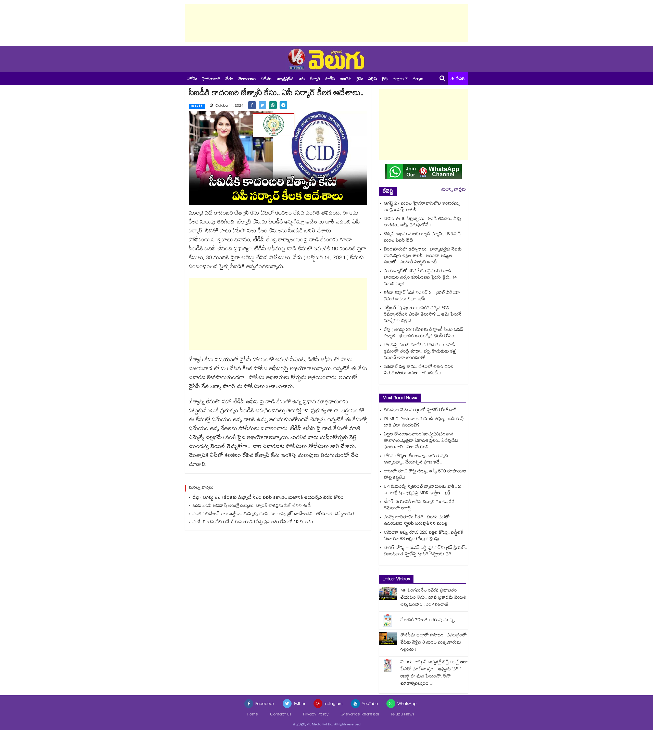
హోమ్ (192, 79)
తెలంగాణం (247, 79)
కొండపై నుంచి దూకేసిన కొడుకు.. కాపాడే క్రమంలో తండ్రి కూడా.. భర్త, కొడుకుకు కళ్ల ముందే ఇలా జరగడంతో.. (420, 352)
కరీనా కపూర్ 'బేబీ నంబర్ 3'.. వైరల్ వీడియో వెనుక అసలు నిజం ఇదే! (422, 296)
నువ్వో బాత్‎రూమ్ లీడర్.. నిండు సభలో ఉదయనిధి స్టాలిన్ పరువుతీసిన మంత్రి (417, 521)
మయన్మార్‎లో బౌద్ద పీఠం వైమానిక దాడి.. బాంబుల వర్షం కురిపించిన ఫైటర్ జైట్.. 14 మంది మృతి (420, 278)
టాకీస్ (330, 79)
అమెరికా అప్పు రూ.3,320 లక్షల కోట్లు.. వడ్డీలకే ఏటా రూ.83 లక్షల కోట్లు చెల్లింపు (423, 536)
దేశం (229, 79)
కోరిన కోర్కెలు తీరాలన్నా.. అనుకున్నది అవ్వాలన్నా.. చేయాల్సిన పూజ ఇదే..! (416, 460)
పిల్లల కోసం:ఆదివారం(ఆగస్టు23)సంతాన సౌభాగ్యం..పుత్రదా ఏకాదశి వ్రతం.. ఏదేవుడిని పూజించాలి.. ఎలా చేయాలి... (421, 441)
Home (252, 715)
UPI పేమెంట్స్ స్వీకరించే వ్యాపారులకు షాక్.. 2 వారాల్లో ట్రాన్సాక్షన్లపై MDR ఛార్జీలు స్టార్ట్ (422, 490)
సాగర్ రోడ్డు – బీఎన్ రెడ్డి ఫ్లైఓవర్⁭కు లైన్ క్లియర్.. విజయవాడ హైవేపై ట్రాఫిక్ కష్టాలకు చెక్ (425, 551)
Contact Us (280, 715)
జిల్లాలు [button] (398, 79)
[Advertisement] (326, 23)
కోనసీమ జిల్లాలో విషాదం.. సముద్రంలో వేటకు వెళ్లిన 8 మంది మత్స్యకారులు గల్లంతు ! (433, 643)
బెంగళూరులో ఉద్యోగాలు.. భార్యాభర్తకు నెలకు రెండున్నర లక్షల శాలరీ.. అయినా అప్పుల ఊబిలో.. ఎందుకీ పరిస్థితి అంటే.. (423, 256)
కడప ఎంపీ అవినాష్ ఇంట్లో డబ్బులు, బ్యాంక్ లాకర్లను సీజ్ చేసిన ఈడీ (252, 506)
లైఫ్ (385, 79)
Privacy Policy (316, 715)
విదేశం (266, 79)
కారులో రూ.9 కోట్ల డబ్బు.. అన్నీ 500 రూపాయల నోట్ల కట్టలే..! (425, 475)
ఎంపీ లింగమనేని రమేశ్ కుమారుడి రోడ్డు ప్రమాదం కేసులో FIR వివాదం (253, 522)
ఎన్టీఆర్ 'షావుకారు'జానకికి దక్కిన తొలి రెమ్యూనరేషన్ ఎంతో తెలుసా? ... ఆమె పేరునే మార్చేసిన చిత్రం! (422, 315)
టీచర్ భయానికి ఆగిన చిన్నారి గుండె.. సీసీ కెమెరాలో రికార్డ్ (420, 505)
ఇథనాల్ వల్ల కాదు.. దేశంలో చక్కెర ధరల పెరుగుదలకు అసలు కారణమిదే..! (419, 370)
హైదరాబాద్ (211, 79)
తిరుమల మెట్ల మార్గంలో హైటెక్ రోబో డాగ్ (420, 410)
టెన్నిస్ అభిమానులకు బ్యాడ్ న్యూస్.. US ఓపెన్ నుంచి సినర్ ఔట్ (422, 238)
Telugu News (402, 715)
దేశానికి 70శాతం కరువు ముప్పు (427, 620)
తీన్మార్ (315, 79)
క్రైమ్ (360, 79)
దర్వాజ (418, 79)
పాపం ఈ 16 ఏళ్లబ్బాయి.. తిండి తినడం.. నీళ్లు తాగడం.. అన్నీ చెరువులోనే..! (422, 222)
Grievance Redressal (360, 715)
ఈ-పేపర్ (457, 79)
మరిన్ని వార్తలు (453, 190)
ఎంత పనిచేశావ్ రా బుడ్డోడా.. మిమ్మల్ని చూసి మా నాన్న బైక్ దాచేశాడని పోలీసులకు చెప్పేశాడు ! (273, 514)
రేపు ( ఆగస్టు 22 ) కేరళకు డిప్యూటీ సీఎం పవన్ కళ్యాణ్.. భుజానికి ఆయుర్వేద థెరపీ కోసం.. (269, 498)
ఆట (302, 79)
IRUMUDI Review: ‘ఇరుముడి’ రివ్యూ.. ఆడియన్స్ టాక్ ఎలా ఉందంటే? (424, 423)
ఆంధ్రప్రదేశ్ (285, 79)
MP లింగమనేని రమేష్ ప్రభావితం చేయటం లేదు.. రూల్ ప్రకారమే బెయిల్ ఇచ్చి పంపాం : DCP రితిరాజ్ (433, 598)
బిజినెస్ (345, 79)
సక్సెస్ (372, 79)
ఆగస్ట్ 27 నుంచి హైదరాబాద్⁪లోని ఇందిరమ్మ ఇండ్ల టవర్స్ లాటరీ (422, 207)
